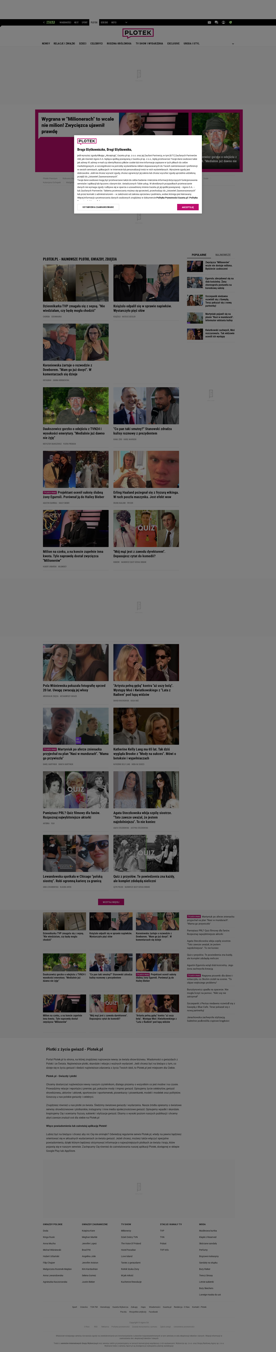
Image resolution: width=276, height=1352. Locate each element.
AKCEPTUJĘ (188, 207)
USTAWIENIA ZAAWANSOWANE (98, 207)
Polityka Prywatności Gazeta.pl (172, 197)
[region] (138, 174)
